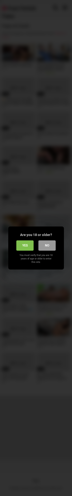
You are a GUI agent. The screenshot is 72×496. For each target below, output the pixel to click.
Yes (25, 245)
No (47, 245)
